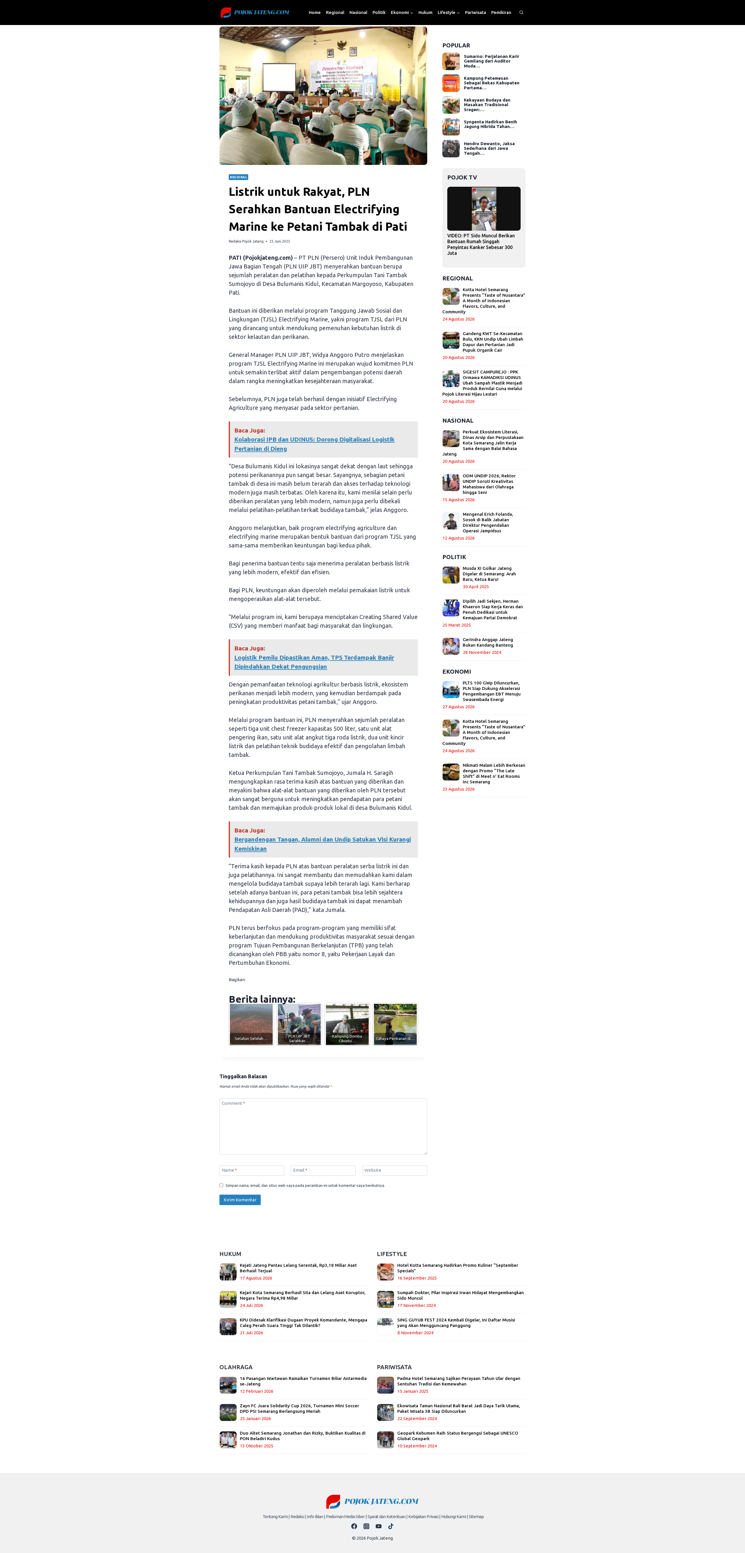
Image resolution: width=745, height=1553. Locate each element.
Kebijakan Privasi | (424, 1516)
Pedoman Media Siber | (346, 1516)
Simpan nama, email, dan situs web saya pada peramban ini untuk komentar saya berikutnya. (305, 1185)
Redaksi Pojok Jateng (246, 241)
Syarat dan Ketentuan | (387, 1516)
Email (300, 1170)
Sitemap (476, 1516)
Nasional (358, 12)
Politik (379, 12)
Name (229, 1170)
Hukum (425, 12)
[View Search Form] (521, 12)
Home (315, 12)
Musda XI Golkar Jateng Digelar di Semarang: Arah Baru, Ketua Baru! (489, 574)
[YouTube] (378, 1526)
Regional (335, 12)
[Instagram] (366, 1526)
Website (372, 1170)
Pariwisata (475, 12)
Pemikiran (501, 12)
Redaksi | (298, 1516)
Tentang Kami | (276, 1516)
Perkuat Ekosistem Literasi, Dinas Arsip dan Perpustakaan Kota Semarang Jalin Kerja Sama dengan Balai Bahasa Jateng (483, 442)
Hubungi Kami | (454, 1516)
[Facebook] (354, 1526)
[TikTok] (391, 1526)
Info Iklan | (316, 1516)
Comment (233, 1103)
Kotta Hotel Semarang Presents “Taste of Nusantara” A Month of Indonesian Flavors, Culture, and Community (483, 300)
